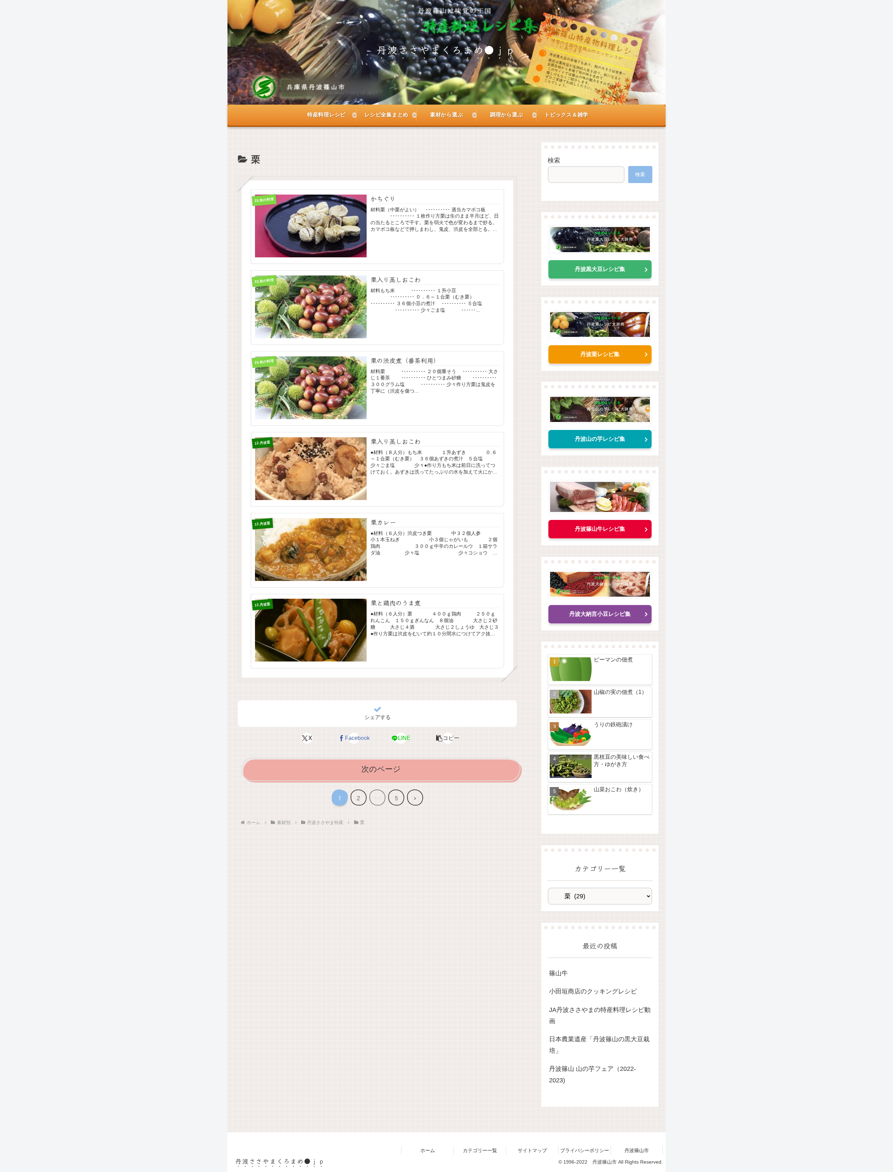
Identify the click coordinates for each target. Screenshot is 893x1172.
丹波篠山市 (636, 1150)
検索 (554, 160)
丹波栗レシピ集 (600, 354)
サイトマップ (532, 1150)
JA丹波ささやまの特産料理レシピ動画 (600, 1015)
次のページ (381, 769)
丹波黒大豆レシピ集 (600, 269)
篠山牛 (558, 973)
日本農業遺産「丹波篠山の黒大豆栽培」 (599, 1045)
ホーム (427, 1150)
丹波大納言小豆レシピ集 (600, 614)
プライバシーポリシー (584, 1150)
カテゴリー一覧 (480, 1150)
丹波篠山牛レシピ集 (600, 529)
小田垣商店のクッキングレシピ (593, 991)
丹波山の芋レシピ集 (600, 439)
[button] (448, 738)
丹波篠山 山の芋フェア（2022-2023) (592, 1074)
